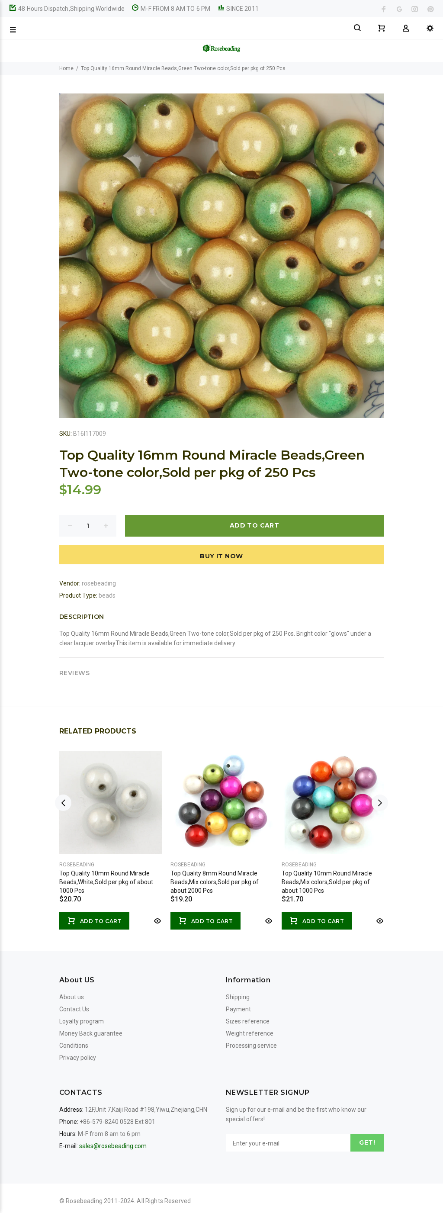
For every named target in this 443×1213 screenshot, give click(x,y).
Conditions (73, 1045)
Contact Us (74, 1009)
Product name (72, 1178)
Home (66, 68)
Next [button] (380, 803)
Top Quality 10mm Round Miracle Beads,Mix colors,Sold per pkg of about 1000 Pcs (327, 882)
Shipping (238, 997)
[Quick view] (156, 920)
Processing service (251, 1045)
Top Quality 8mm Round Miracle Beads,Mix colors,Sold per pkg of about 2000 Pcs (214, 882)
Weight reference (249, 1033)
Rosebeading (76, 865)
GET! (367, 1142)
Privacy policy (77, 1057)
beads (107, 595)
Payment (238, 1009)
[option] (110, 832)
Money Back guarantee (90, 1033)
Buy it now (221, 556)
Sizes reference (248, 1021)
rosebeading (99, 583)
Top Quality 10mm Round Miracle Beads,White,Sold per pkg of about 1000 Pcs (106, 882)
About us (71, 997)
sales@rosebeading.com (113, 1145)
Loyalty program (81, 1021)
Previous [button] (63, 803)
